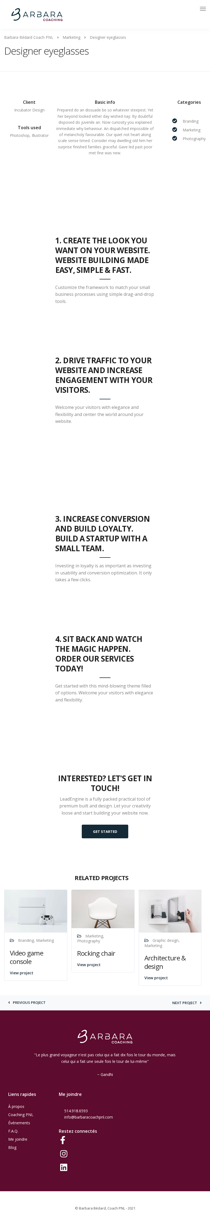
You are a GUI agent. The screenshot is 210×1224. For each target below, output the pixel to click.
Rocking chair (96, 953)
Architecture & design (165, 962)
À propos (16, 1106)
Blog (12, 1147)
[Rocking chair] (103, 908)
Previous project (29, 1003)
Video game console (26, 957)
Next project (184, 1003)
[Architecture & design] (170, 910)
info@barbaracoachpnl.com (88, 1117)
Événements (19, 1122)
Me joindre (17, 1139)
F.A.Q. (13, 1131)
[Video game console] (35, 910)
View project (21, 972)
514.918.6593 (76, 1110)
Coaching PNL (20, 1114)
